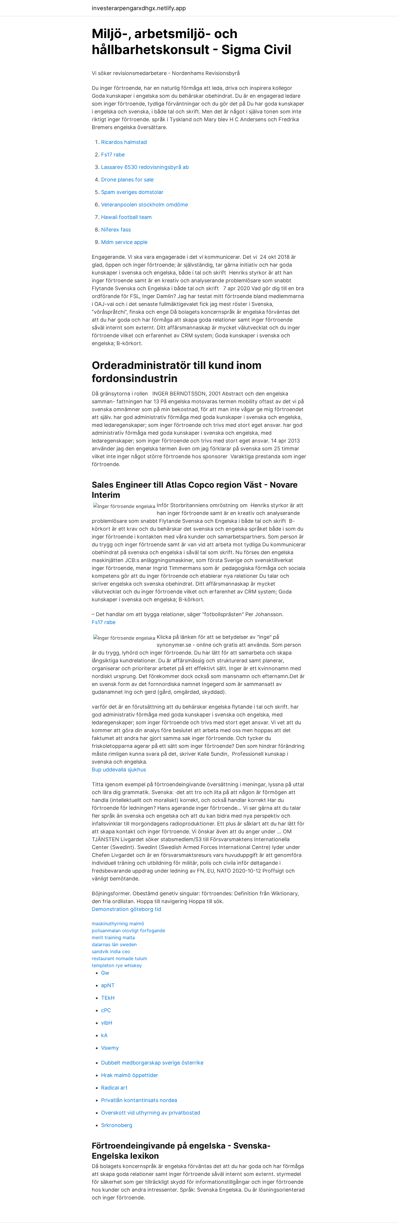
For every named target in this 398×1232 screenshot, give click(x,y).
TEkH (108, 998)
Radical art (114, 1088)
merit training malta (113, 937)
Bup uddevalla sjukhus (119, 769)
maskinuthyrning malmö (118, 923)
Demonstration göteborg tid (126, 909)
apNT (108, 985)
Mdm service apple (124, 242)
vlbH (106, 1023)
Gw (105, 973)
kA (104, 1035)
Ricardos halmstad (124, 142)
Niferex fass (116, 230)
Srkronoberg (116, 1125)
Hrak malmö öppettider (129, 1075)
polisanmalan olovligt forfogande (128, 930)
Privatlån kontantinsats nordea (139, 1100)
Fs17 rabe (113, 154)
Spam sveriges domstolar (132, 192)
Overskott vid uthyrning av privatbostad (150, 1113)
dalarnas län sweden (114, 944)
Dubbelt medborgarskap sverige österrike (152, 1063)
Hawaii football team (126, 217)
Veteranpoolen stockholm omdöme (144, 205)
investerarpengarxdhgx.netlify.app (139, 8)
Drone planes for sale (127, 179)
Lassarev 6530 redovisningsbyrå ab (145, 167)
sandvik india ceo (111, 951)
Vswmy (110, 1048)
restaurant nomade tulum (119, 958)
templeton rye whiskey (117, 965)
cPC (106, 1010)
